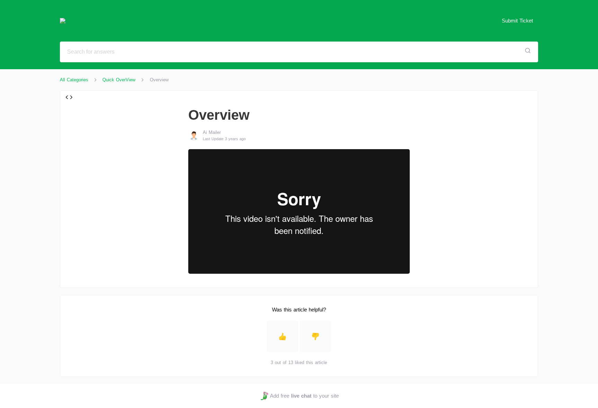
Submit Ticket (517, 21)
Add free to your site (304, 396)
